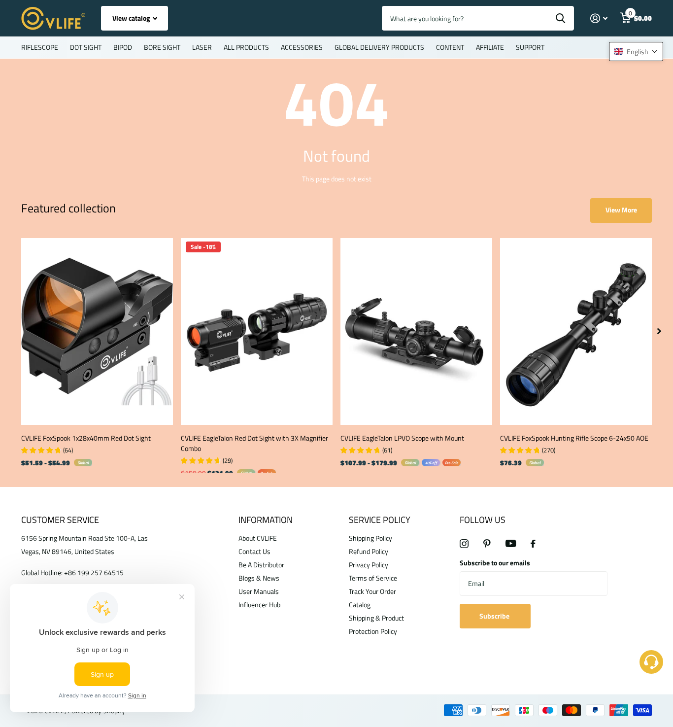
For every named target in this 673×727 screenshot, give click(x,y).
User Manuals (258, 591)
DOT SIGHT (85, 47)
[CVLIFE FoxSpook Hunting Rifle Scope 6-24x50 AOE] (576, 331)
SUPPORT (530, 47)
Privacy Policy (368, 564)
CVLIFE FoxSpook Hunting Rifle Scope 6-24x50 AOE (574, 438)
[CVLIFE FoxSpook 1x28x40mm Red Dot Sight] (97, 331)
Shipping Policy (370, 538)
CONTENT (450, 47)
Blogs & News (258, 578)
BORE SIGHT (162, 47)
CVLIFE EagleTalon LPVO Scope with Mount (402, 438)
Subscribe (495, 616)
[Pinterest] (487, 543)
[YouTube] (510, 543)
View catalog (131, 18)
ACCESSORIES (302, 47)
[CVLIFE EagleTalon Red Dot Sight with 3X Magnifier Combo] (257, 331)
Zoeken (560, 18)
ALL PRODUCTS (246, 47)
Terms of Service (373, 578)
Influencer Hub (259, 604)
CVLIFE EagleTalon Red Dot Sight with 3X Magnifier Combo (254, 443)
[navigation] (659, 331)
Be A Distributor (261, 564)
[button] (636, 51)
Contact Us (254, 551)
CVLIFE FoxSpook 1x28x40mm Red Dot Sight (86, 438)
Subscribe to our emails (495, 562)
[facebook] (533, 544)
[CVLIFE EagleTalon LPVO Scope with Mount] (416, 331)
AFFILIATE (490, 47)
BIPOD (122, 47)
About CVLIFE (257, 538)
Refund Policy (368, 551)
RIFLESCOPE (39, 47)
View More (621, 210)
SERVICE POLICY (379, 519)
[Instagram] (464, 543)
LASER (202, 47)
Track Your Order (372, 591)
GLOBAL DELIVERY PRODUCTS (379, 47)
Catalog (359, 604)
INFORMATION (265, 519)
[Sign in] (599, 18)
